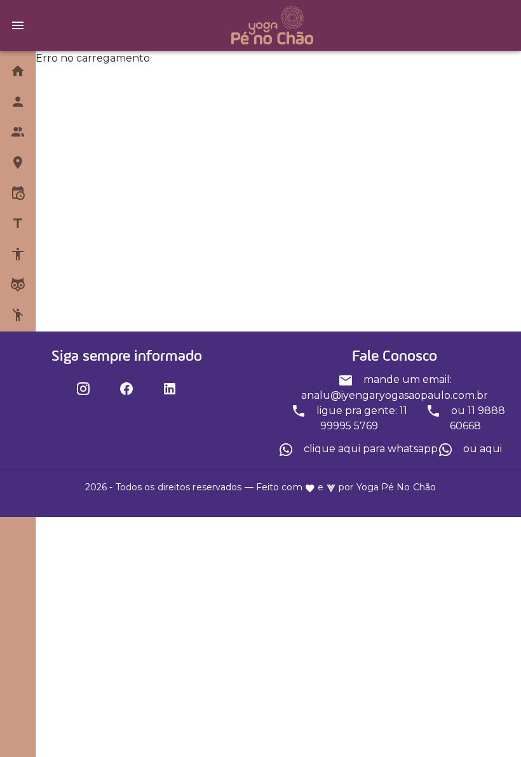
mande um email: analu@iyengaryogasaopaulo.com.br (394, 387)
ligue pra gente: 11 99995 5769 (360, 418)
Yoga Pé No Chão (396, 487)
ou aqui (481, 449)
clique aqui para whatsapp (369, 449)
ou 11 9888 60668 (477, 418)
